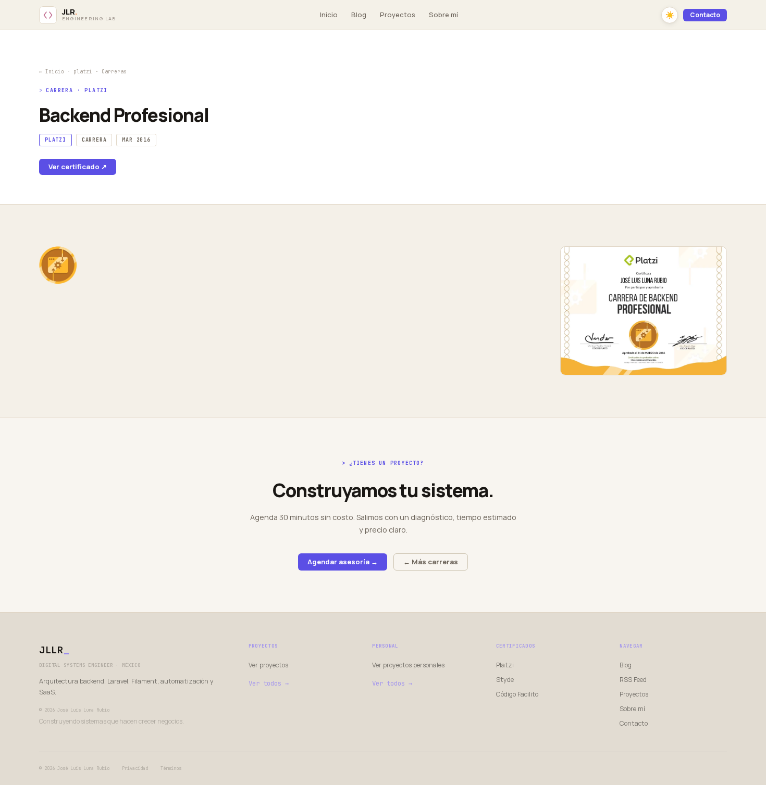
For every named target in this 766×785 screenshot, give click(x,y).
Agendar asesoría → (342, 561)
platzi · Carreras (100, 71)
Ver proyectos (268, 665)
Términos (170, 768)
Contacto (705, 14)
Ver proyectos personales (408, 665)
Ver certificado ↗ (77, 166)
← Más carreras (430, 561)
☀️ (669, 15)
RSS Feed (633, 679)
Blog (358, 14)
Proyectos (397, 14)
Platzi (505, 665)
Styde (505, 679)
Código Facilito (517, 694)
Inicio (329, 14)
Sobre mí (443, 14)
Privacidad (135, 768)
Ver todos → (269, 683)
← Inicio (51, 71)
